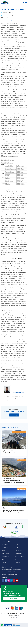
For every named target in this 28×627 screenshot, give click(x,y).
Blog (3, 559)
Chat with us (20, 411)
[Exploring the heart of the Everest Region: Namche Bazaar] (14, 467)
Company (17, 544)
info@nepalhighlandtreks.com (11, 574)
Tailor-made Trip (5, 556)
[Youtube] (17, 580)
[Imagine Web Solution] (16, 617)
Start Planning (13, 598)
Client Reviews (18, 550)
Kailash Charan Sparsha (11, 453)
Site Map (4, 562)
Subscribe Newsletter (19, 556)
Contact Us (17, 562)
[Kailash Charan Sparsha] (14, 439)
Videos (3, 550)
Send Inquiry (14, 415)
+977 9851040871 (9, 411)
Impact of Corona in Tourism (8, 20)
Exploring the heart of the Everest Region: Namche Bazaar (13, 481)
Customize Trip (18, 553)
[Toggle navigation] (25, 3)
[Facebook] (3, 580)
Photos (16, 547)
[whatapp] (2, 625)
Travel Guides (5, 547)
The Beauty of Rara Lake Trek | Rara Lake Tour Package (13, 511)
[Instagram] (8, 580)
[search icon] (23, 2)
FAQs (16, 559)
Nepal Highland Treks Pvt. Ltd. (15, 613)
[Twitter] (6, 580)
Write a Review (5, 553)
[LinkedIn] (11, 580)
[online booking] (14, 608)
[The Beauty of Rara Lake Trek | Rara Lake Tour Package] (14, 497)
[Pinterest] (14, 580)
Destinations (4, 544)
